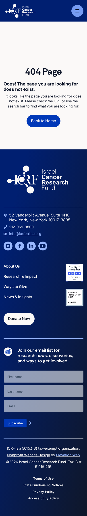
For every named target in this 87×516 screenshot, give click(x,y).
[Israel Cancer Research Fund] (20, 11)
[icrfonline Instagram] (8, 246)
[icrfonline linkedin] (31, 246)
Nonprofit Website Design (28, 455)
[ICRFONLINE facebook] (19, 246)
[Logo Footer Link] (38, 179)
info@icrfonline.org (25, 233)
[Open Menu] (77, 11)
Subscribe (15, 423)
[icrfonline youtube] (42, 246)
